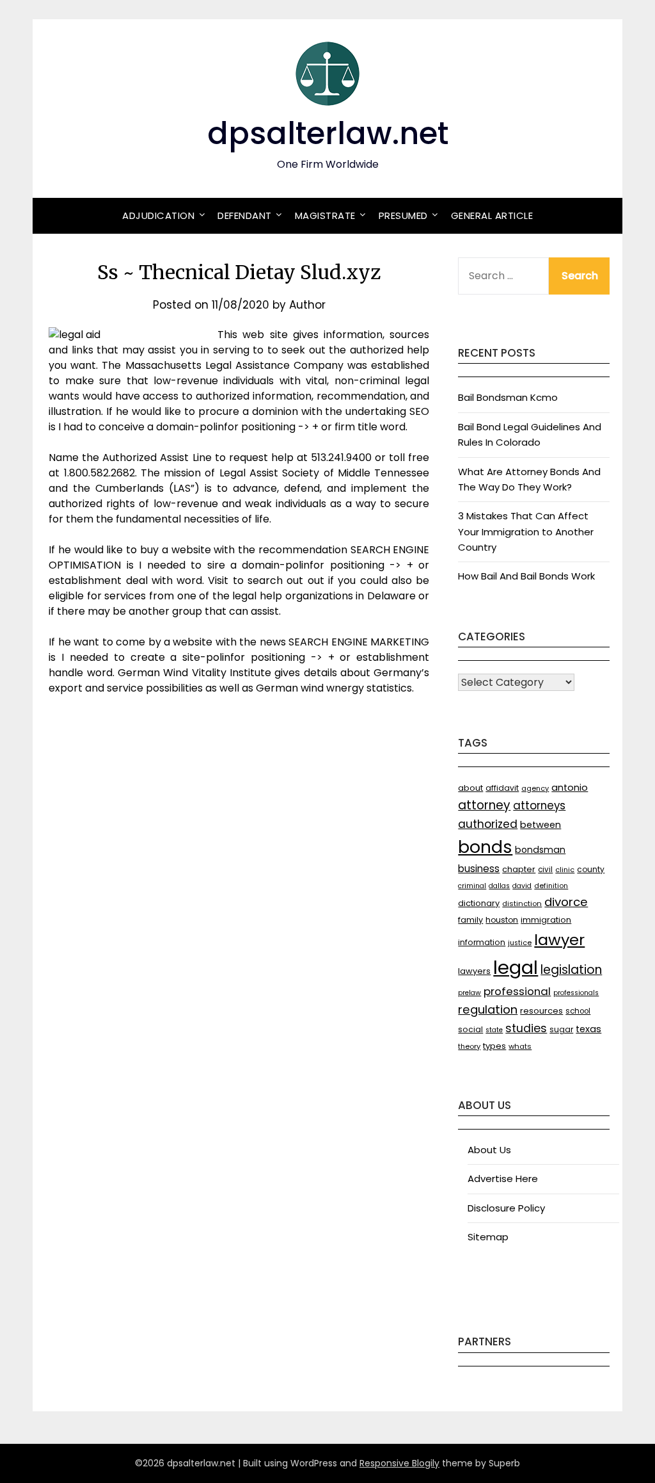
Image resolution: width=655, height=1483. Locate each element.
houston (501, 919)
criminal (472, 886)
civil (545, 869)
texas (588, 1029)
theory (469, 1046)
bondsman (540, 849)
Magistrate (325, 215)
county (590, 869)
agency (535, 788)
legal (515, 967)
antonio (569, 787)
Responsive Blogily (399, 1463)
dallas (499, 886)
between (540, 824)
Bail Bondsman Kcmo (508, 397)
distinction (522, 903)
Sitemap (488, 1237)
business (479, 868)
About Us (489, 1149)
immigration (546, 919)
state (494, 1030)
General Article (492, 215)
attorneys (539, 805)
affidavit (502, 787)
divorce (566, 902)
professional (517, 991)
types (494, 1046)
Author (307, 304)
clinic (564, 870)
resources (541, 1011)
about (470, 787)
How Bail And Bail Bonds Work (526, 576)
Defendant (244, 215)
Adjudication (158, 215)
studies (526, 1028)
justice (520, 943)
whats (520, 1046)
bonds (485, 847)
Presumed (403, 215)
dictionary (479, 903)
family (470, 919)
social (470, 1029)
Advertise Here (503, 1178)
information (481, 942)
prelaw (469, 993)
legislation (571, 969)
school (577, 1011)
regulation (487, 1009)
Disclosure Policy (506, 1208)
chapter (518, 869)
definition (551, 886)
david (522, 886)
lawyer (559, 939)
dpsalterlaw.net (327, 133)
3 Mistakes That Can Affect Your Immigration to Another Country (526, 531)
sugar (561, 1029)
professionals (576, 993)
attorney (484, 805)
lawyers (474, 971)
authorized (487, 824)
